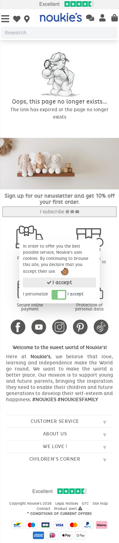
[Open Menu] (5, 19)
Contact (44, 509)
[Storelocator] (27, 19)
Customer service (55, 421)
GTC (86, 503)
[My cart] (114, 18)
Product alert (66, 509)
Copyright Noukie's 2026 (31, 503)
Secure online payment (30, 307)
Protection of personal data (89, 307)
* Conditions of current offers (59, 513)
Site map (100, 503)
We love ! (55, 446)
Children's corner (55, 459)
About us (55, 434)
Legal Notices (67, 503)
